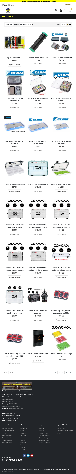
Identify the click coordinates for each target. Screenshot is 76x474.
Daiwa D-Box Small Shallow (38, 184)
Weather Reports (7, 428)
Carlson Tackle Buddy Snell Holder (38, 59)
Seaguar (23, 435)
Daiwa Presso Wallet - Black (38, 354)
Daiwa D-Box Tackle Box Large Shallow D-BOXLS (61, 226)
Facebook (24, 455)
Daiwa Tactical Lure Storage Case (61, 355)
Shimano (23, 433)
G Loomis (23, 442)
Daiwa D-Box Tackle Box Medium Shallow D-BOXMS (61, 269)
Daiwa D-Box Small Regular (14, 184)
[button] (28, 460)
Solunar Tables (7, 435)
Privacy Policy (43, 433)
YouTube (31, 455)
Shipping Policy (44, 440)
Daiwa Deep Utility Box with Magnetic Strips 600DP (15, 355)
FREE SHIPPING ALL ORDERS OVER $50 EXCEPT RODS (38, 1)
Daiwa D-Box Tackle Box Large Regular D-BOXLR (38, 226)
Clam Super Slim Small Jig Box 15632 (61, 142)
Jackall (22, 440)
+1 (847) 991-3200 (8, 6)
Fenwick (23, 445)
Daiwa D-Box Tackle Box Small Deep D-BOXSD (15, 312)
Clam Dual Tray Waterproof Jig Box (61, 59)
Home (3, 16)
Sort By (16, 24)
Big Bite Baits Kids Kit (15, 58)
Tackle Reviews (7, 440)
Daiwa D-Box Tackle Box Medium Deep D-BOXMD (15, 269)
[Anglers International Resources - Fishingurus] (8, 10)
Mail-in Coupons (44, 442)
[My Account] (61, 10)
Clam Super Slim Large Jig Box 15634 (15, 142)
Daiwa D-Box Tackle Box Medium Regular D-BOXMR (38, 269)
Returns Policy (43, 438)
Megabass (23, 428)
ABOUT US (68, 4)
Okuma (22, 447)
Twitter (28, 455)
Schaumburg (61, 428)
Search (41, 428)
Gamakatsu (24, 438)
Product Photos (7, 442)
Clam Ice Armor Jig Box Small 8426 (14, 99)
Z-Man (22, 450)
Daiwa (22, 431)
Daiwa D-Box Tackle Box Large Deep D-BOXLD (15, 226)
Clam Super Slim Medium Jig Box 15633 (38, 142)
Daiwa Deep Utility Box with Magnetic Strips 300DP (61, 312)
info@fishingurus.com (13, 406)
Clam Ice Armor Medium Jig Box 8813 (38, 99)
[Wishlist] (66, 10)
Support (41, 431)
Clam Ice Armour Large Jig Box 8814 (61, 99)
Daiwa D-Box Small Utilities (61, 184)
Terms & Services (44, 435)
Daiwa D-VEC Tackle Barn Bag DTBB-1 (38, 312)
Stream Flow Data (7, 438)
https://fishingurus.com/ (16, 409)
